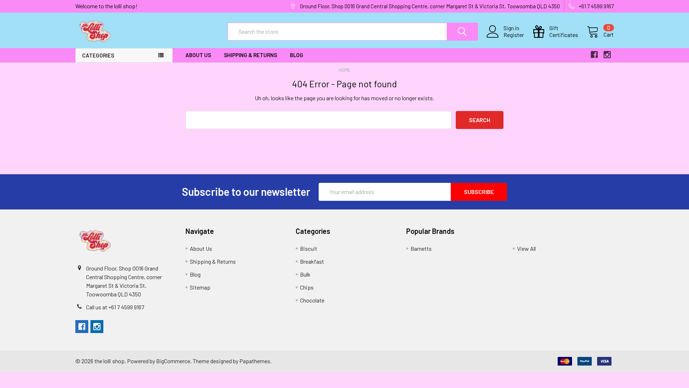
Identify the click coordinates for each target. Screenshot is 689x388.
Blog (296, 55)
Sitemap (200, 287)
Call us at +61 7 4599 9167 (115, 307)
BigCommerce (173, 360)
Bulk (305, 274)
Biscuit (308, 248)
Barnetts (421, 248)
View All (526, 248)
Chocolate (312, 300)
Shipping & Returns (250, 55)
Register (513, 35)
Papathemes (254, 360)
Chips (307, 287)
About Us (198, 55)
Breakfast (312, 261)
